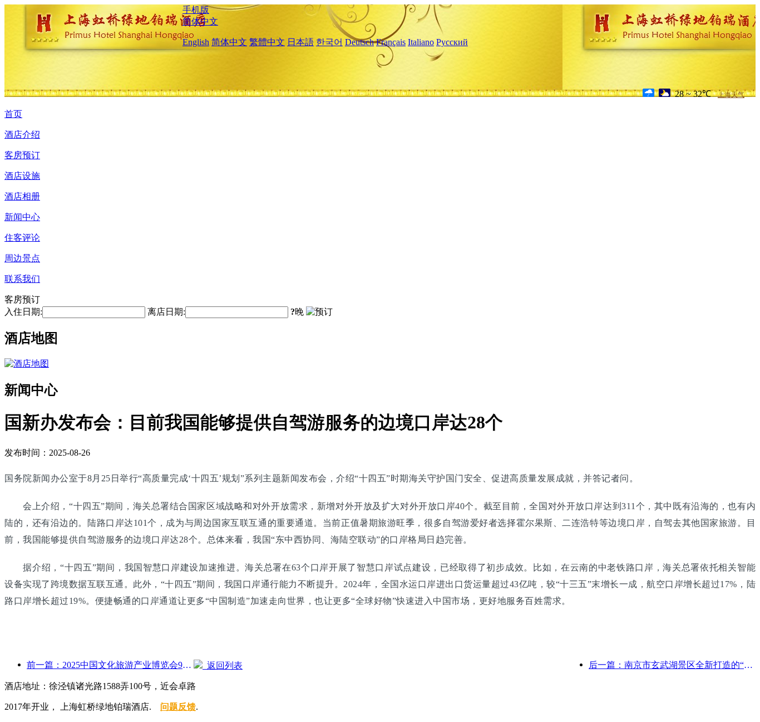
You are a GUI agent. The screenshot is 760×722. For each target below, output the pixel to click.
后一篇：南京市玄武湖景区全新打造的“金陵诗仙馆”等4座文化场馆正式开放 (672, 665)
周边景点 (22, 258)
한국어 (329, 42)
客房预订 (22, 155)
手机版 (195, 9)
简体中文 (200, 21)
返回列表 (223, 665)
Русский (452, 42)
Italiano (421, 42)
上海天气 (731, 95)
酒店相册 (22, 196)
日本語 (300, 42)
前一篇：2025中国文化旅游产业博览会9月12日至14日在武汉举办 (110, 665)
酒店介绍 (22, 134)
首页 (13, 114)
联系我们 (22, 279)
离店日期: (166, 311)
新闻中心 (22, 217)
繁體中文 (267, 42)
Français (391, 42)
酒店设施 (22, 175)
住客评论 (22, 237)
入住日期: (23, 311)
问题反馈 (178, 706)
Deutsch (359, 42)
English (195, 42)
